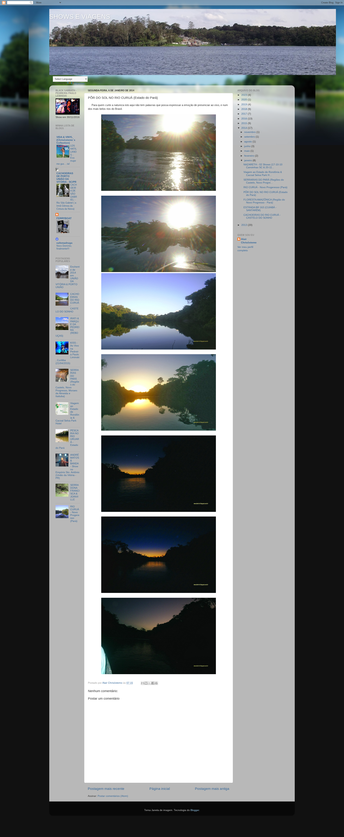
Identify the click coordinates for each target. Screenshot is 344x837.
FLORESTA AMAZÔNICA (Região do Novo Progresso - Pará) (264, 201)
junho (247, 146)
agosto (248, 141)
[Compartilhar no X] (149, 683)
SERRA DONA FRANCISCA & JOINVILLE (75, 492)
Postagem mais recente (106, 789)
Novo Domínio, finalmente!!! (64, 247)
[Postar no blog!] (146, 683)
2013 (244, 225)
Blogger (194, 810)
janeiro (248, 160)
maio (247, 151)
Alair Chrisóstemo (249, 241)
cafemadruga (64, 243)
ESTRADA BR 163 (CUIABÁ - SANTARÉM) (259, 209)
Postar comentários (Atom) (113, 796)
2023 (244, 95)
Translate (79, 83)
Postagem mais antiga (212, 789)
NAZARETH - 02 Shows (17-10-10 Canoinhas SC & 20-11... (262, 166)
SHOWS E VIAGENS (79, 16)
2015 (244, 123)
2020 (244, 99)
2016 (244, 118)
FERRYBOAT (64, 218)
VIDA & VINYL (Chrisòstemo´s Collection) (65, 140)
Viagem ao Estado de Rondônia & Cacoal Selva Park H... (262, 173)
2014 (244, 128)
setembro (250, 136)
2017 (244, 113)
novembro (250, 132)
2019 (244, 104)
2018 (244, 109)
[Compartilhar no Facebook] (153, 683)
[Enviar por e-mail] (142, 683)
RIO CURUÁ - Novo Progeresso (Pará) (74, 513)
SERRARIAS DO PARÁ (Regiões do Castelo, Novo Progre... (263, 181)
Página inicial (159, 789)
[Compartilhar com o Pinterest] (156, 683)
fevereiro (249, 155)
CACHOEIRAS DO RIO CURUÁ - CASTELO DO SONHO (262, 216)
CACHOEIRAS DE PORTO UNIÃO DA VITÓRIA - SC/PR (66, 177)
